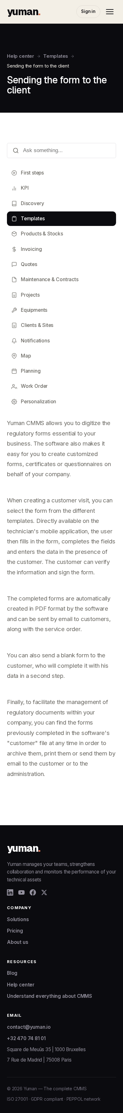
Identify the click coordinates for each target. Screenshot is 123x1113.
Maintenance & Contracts (50, 279)
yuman (23, 11)
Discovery (32, 203)
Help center (20, 56)
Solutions (18, 919)
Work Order (34, 386)
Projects (30, 295)
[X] (44, 892)
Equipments (34, 310)
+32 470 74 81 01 (26, 1038)
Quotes (29, 264)
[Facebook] (33, 892)
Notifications (35, 341)
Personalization (38, 402)
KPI (24, 188)
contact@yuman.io (29, 1027)
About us (17, 942)
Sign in (88, 11)
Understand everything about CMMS (49, 996)
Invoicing (31, 249)
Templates (55, 56)
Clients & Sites (37, 325)
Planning (31, 371)
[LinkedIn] (10, 892)
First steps (32, 173)
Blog (12, 973)
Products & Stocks (42, 234)
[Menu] (109, 11)
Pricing (15, 931)
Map (26, 356)
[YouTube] (21, 892)
